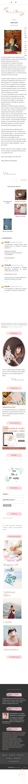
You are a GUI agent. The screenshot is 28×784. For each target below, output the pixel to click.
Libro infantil (6, 740)
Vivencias (14, 19)
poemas (20, 740)
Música (6, 525)
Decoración (15, 734)
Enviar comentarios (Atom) (15, 327)
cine (18, 732)
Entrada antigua (22, 324)
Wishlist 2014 (21, 745)
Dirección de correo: (9, 500)
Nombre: (6, 494)
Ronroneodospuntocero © (14, 689)
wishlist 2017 (18, 747)
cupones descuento (7, 734)
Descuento (21, 734)
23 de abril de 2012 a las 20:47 (17, 265)
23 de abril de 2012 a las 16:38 (16, 242)
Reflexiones (12, 525)
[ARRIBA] (22, 775)
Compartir (23, 732)
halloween (14, 736)
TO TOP (25, 767)
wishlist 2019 (5, 749)
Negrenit (6, 242)
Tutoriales (5, 527)
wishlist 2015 (5, 747)
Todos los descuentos (8, 407)
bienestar (14, 732)
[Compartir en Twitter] (14, 180)
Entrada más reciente (7, 324)
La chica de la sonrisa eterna (9, 738)
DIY (3, 525)
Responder (6, 260)
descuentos (5, 736)
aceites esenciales (18, 527)
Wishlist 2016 (12, 747)
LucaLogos (17, 767)
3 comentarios (24, 180)
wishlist (4, 529)
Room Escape (19, 525)
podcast (16, 740)
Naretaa (6, 265)
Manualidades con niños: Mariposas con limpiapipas (18, 714)
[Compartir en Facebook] (11, 180)
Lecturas (19, 738)
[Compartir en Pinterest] (17, 180)
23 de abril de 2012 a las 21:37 (16, 286)
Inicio (15, 324)
